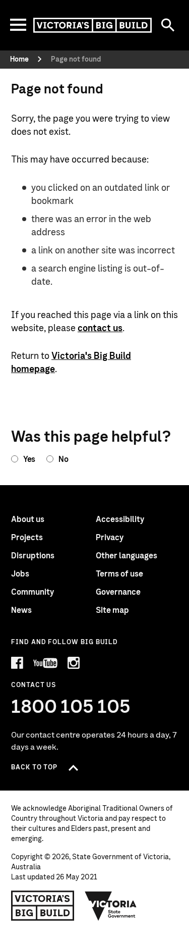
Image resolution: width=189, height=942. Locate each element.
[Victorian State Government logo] (111, 906)
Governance (118, 592)
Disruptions (32, 556)
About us (27, 519)
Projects (27, 538)
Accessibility (120, 519)
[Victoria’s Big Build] (92, 25)
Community (32, 592)
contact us (100, 328)
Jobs (20, 574)
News (21, 610)
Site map (112, 610)
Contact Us (33, 685)
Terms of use (119, 574)
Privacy (109, 538)
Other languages (126, 556)
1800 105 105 (71, 707)
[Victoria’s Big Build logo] (42, 906)
